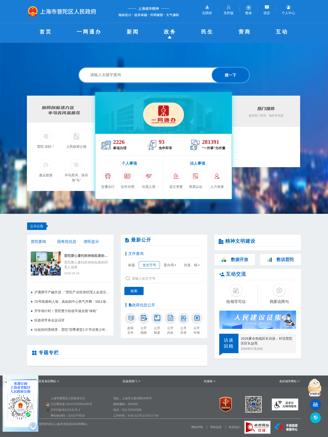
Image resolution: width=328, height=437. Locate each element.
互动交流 (236, 274)
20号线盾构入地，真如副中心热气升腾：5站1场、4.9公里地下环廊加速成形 (72, 301)
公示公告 (36, 226)
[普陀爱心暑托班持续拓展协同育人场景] (46, 263)
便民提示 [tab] (91, 242)
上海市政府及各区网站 (43, 381)
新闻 (133, 31)
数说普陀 (285, 259)
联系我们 (234, 427)
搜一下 (230, 75)
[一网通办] (163, 113)
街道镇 (210, 381)
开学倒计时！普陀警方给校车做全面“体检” (65, 311)
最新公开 (141, 239)
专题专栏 (49, 352)
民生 (207, 31)
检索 (134, 291)
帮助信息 (216, 427)
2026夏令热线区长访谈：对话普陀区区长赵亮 (266, 341)
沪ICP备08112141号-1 (65, 410)
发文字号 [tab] (149, 265)
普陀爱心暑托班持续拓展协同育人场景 (87, 256)
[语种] (315, 417)
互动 (282, 31)
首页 (46, 31)
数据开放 (239, 259)
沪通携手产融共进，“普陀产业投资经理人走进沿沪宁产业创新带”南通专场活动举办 (72, 292)
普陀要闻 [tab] (38, 242)
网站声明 (197, 427)
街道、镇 (190, 265)
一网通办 (89, 31)
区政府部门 (132, 381)
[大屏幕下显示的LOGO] (64, 11)
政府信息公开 (143, 305)
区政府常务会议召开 (49, 320)
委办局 (169, 265)
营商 (245, 31)
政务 (170, 31)
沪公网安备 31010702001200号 (71, 404)
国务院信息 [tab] (66, 242)
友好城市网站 (289, 381)
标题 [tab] (131, 265)
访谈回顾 (229, 343)
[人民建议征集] (257, 320)
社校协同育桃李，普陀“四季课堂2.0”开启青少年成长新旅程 (72, 330)
